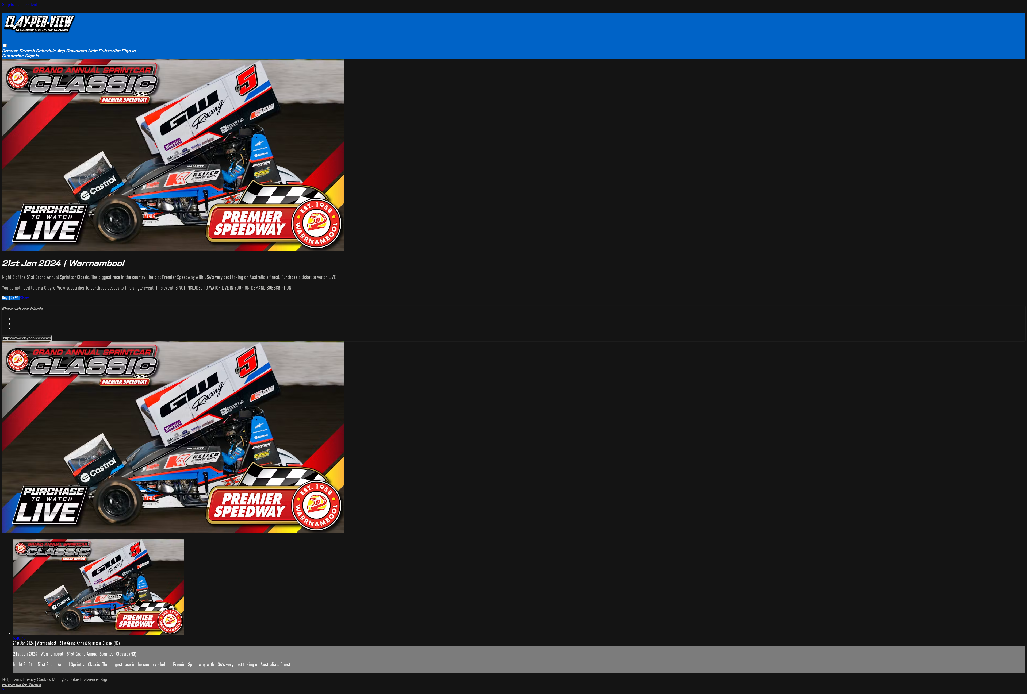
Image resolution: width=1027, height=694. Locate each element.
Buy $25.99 (11, 298)
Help (93, 50)
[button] (5, 45)
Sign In (32, 56)
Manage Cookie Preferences (76, 679)
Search (28, 50)
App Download (72, 50)
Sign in (129, 50)
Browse (11, 50)
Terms (17, 679)
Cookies (44, 679)
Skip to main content (19, 4)
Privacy (30, 679)
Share (24, 298)
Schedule (46, 50)
